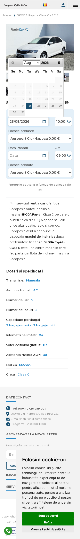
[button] (50, 5)
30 (14, 112)
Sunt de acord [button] (48, 515)
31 (23, 112)
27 (46, 105)
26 (38, 105)
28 (52, 105)
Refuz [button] (48, 522)
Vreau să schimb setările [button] (48, 529)
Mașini (7, 15)
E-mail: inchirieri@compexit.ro (31, 418)
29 (60, 105)
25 (30, 105)
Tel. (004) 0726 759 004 (29, 408)
